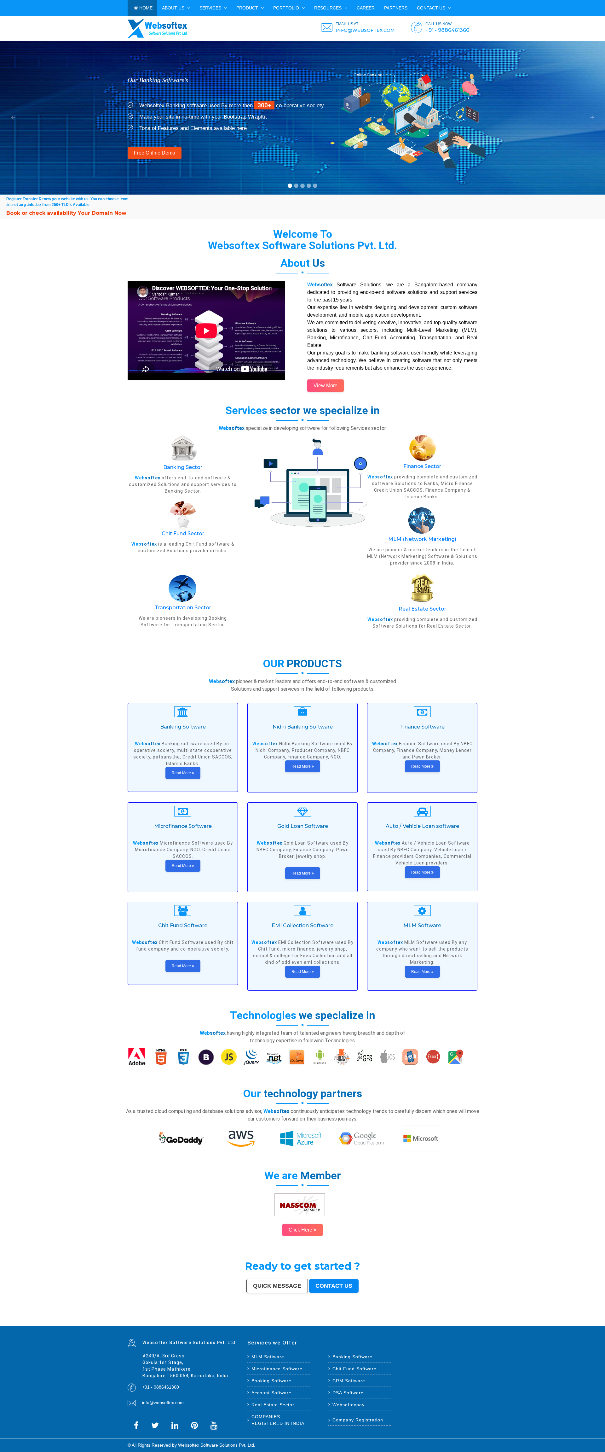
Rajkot (250, 1321)
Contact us (432, 7)
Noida (267, 1322)
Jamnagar (236, 1322)
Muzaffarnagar (437, 1322)
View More (325, 385)
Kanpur (174, 1321)
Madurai (409, 1321)
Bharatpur (369, 1324)
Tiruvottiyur (433, 1324)
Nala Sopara (183, 1324)
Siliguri (173, 1322)
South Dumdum (256, 1322)
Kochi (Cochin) (154, 1322)
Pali (141, 1325)
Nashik (228, 1321)
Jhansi (339, 1322)
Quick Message (277, 1286)
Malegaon (295, 1322)
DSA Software (348, 1392)
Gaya (290, 1322)
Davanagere (322, 1322)
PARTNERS (395, 7)
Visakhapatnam (322, 1321)
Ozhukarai (308, 1324)
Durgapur (221, 1322)
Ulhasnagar (179, 1322)
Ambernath (456, 1324)
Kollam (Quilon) (367, 1322)
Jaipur (178, 1321)
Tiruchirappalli (452, 1321)
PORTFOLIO (286, 7)
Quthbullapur (419, 1322)
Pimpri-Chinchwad (220, 1321)
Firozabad (176, 1324)
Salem (404, 1321)
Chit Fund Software (354, 1368)
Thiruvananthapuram (435, 1321)
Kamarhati (148, 1324)
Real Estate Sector (422, 609)
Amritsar (277, 1321)
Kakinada (249, 1324)
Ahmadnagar (334, 1322)
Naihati (244, 1324)
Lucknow (183, 1321)
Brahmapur (403, 1322)
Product (247, 7)
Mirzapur (159, 1325)
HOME (145, 7)
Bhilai (468, 1321)
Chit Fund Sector (183, 533)
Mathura (468, 1322)
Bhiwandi (419, 1321)
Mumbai (130, 1321)
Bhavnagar (162, 1322)
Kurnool (278, 1324)
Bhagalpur (449, 1322)
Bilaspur (211, 1324)
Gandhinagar (320, 1324)
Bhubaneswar (392, 1321)
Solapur (294, 1321)
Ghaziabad (245, 1321)
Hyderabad (155, 1321)
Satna (265, 1324)
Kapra (388, 1324)
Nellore (374, 1322)
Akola (316, 1322)
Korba (278, 1322)
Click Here (301, 1229)
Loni (461, 1324)
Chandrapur (159, 1324)
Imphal (154, 1325)
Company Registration (357, 1419)
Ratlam (399, 1324)
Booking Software (271, 1380)
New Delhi (137, 1325)
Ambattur (409, 1322)
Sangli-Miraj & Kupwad (204, 1322)
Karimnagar (349, 1324)
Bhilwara (444, 1322)
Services (210, 7)
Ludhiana (210, 1321)
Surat (170, 1321)
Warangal (168, 1322)
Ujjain (286, 1322)
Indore (196, 1321)
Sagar (364, 1324)
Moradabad (444, 1321)
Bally (171, 1324)
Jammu (196, 1322)
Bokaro (344, 1322)
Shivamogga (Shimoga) (459, 1322)
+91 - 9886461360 (160, 1387)
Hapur (300, 1324)
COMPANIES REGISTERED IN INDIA (277, 1420)
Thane (200, 1321)
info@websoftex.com (163, 1402)
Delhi (134, 1321)
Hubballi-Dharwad (384, 1321)
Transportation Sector (183, 608)
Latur (383, 1322)
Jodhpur (345, 1321)
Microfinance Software (276, 1368)
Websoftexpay (348, 1404)
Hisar (153, 1324)
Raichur (411, 1324)
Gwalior (377, 1321)
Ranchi (315, 1321)
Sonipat (274, 1324)
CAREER (366, 7)
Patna (192, 1321)
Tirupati (314, 1324)
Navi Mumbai (270, 1321)
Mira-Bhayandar (371, 1321)
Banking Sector (182, 467)
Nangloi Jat (342, 1324)
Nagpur (188, 1321)
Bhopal (205, 1321)
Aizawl (254, 1324)
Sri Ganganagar (382, 1324)
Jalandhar (399, 1321)
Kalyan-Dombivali (261, 1321)
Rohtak (138, 1324)
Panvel (451, 1324)
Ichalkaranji (284, 1324)
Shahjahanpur (166, 1324)
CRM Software (348, 1380)
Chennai (149, 1321)
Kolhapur (185, 1322)
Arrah (447, 1324)
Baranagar (336, 1324)
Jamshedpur (474, 1321)
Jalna (269, 1324)
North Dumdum (417, 1324)
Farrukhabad (405, 1324)
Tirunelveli (301, 1322)
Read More (182, 773)
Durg (297, 1324)
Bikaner (148, 1322)
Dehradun (190, 1322)
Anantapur (375, 1324)
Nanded (212, 1322)
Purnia (150, 1325)
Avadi (331, 1324)
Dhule (413, 1322)
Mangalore (360, 1322)
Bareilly (427, 1321)
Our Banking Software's (158, 79)
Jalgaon (263, 1322)
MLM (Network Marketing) (422, 539)
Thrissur (194, 1324)
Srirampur (355, 1324)
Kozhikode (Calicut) (351, 1322)
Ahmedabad (161, 1321)
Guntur (231, 1322)
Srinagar (310, 1321)
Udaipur (307, 1322)
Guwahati (350, 1321)
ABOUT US (174, 7)
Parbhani (205, 1324)
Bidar (444, 1324)
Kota (423, 1321)
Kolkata (144, 1321)
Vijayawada (363, 1321)
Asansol (282, 1322)
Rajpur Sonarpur (142, 1322)
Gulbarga (227, 1322)
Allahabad (299, 1321)
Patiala (129, 1324)
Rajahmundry (291, 1324)
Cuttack (135, 1322)
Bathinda (327, 1324)
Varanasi (282, 1321)
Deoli (304, 1324)
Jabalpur (305, 1321)
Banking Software (352, 1356)
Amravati (130, 1322)
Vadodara (233, 1321)
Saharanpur (248, 1322)
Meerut (254, 1321)
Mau (262, 1324)
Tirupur (328, 1322)
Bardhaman (224, 1324)
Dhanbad (471, 1324)
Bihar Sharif (394, 1324)
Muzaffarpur (474, 1322)
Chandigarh (330, 1321)
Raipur (458, 1321)
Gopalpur (379, 1322)
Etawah (219, 1324)
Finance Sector (422, 466)
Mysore (335, 1321)
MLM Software (267, 1356)
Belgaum (312, 1322)
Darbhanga (234, 1324)
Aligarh (414, 1321)
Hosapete (439, 1324)
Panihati (397, 1322)
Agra (214, 1321)
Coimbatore (356, 1321)
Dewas (258, 1324)
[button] (10, 118)
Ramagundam (425, 1324)
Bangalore (138, 1321)
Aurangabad (288, 1321)
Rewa (132, 1325)
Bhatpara (242, 1322)
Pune (166, 1321)
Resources (328, 7)
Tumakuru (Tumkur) (428, 1322)
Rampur (240, 1324)
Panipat (189, 1324)
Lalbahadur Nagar (390, 1322)
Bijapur (360, 1324)
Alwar (229, 1324)
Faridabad (238, 1321)
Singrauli (143, 1324)
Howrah (340, 1321)
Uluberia (466, 1324)
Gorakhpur (463, 1321)
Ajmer (217, 1322)
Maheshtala (272, 1322)
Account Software (271, 1392)
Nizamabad (199, 1324)
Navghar (145, 1325)
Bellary (133, 1324)
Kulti (215, 1324)
